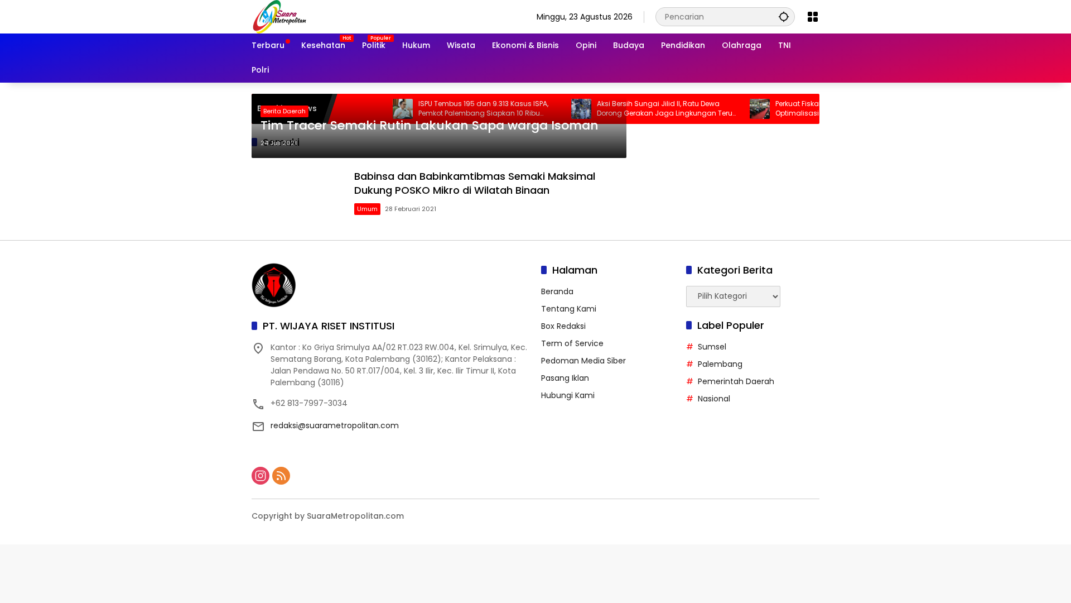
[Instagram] (260, 476)
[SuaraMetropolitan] (279, 16)
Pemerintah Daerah (736, 381)
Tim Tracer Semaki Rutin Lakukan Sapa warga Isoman (429, 125)
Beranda (557, 291)
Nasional (714, 398)
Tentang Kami (568, 308)
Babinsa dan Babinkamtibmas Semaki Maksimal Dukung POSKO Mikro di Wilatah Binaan (474, 183)
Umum (367, 208)
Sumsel (712, 346)
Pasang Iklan (565, 378)
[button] (784, 16)
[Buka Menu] (812, 16)
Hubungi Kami (568, 395)
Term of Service (572, 343)
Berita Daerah (284, 111)
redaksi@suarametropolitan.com (335, 425)
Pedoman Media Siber (583, 360)
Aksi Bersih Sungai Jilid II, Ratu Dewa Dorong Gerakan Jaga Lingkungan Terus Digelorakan (650, 108)
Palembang (720, 364)
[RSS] (281, 476)
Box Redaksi (563, 326)
